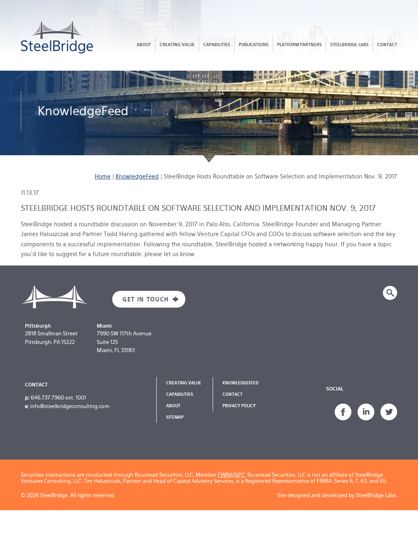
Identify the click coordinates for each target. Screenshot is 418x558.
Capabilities (216, 44)
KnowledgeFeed (137, 176)
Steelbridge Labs (349, 44)
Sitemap (175, 417)
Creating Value (177, 44)
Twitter (388, 412)
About (144, 44)
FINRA (225, 475)
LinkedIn (366, 412)
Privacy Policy (239, 405)
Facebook (343, 412)
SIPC (239, 475)
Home (103, 176)
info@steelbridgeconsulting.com (69, 406)
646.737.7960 (47, 398)
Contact (387, 44)
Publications (254, 44)
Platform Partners (299, 44)
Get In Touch (140, 299)
